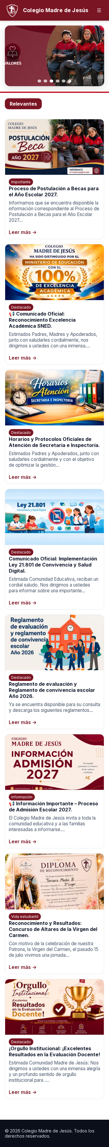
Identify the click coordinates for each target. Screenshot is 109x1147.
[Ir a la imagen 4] (57, 81)
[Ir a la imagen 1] (39, 81)
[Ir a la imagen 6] (69, 81)
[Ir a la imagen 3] (51, 81)
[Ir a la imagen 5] (63, 81)
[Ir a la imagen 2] (45, 81)
